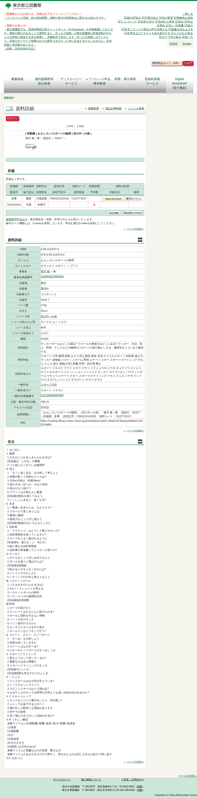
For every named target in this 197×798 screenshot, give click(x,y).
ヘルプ (188, 63)
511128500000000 (52, 395)
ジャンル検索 (136, 108)
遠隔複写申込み (15, 219)
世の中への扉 (49, 316)
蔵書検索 (17, 79)
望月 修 (45, 271)
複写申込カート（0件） (166, 63)
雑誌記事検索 (113, 108)
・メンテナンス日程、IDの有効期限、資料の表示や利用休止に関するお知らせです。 (55, 17)
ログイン (12, 118)
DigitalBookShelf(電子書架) (179, 83)
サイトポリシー (62, 779)
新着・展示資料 (125, 79)
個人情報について (91, 779)
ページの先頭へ (135, 228)
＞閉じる (187, 13)
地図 (139, 786)
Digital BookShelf (113, 199)
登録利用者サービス (152, 81)
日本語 (173, 43)
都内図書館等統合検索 (44, 81)
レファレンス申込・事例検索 (98, 81)
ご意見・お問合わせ (132, 779)
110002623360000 (52, 276)
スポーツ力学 (49, 384)
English (187, 43)
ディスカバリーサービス (71, 81)
